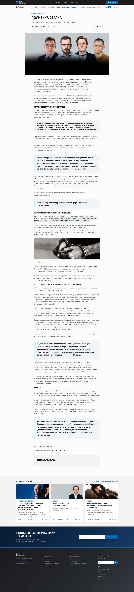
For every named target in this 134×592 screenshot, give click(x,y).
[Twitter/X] (52, 450)
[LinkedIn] (56, 450)
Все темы (35, 7)
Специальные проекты (93, 7)
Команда (100, 571)
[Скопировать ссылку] (64, 450)
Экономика (51, 7)
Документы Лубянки (76, 566)
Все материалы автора (42, 463)
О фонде (64, 2)
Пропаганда (81, 7)
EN (107, 7)
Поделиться (97, 26)
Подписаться (111, 537)
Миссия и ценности (104, 569)
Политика (42, 7)
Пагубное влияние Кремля (78, 563)
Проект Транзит (74, 561)
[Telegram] (60, 450)
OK (115, 562)
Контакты (101, 576)
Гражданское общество (69, 7)
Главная (57, 2)
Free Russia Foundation (38, 26)
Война (58, 7)
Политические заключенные (78, 559)
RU (109, 7)
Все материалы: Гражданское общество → (107, 481)
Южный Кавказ (74, 556)
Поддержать (112, 2)
